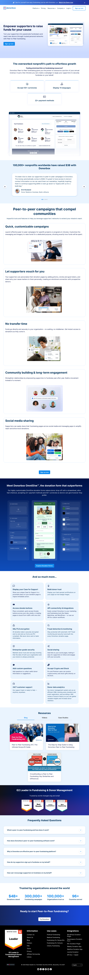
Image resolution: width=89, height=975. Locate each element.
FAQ (28, 946)
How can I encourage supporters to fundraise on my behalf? (29, 873)
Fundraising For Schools (55, 943)
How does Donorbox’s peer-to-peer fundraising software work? (31, 841)
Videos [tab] (44, 718)
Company (60, 8)
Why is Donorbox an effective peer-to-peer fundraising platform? (31, 851)
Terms (29, 948)
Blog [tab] (25, 718)
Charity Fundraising (53, 946)
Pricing (43, 8)
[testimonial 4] (46, 199)
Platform (35, 8)
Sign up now (79, 8)
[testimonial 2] (43, 199)
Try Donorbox (44, 919)
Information (32, 931)
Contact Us (30, 934)
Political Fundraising (53, 934)
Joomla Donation (72, 952)
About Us (30, 937)
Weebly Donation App (74, 946)
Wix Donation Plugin (73, 944)
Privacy (29, 951)
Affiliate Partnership (33, 954)
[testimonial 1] (42, 199)
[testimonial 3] (45, 199)
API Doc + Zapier (72, 955)
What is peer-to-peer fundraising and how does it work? (28, 830)
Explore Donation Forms (44, 566)
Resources (51, 8)
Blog (28, 940)
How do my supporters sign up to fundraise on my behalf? (28, 862)
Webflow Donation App (74, 949)
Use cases (51, 931)
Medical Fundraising (53, 937)
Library (29, 957)
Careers (29, 943)
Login (68, 8)
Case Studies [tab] (63, 718)
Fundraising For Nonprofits (55, 940)
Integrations (73, 931)
